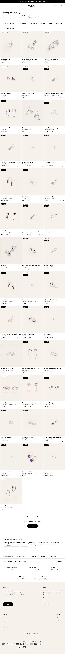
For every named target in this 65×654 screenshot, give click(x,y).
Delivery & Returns (47, 604)
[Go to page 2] (37, 517)
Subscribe (7, 604)
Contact (45, 601)
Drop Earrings (44, 556)
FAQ (44, 598)
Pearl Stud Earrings (55, 556)
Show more (32, 526)
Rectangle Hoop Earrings (22, 556)
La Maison (58, 617)
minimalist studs (7, 546)
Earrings (10, 561)
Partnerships (5, 624)
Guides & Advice (7, 617)
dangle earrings (24, 546)
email (58, 593)
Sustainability (59, 621)
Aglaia (4, 561)
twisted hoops (15, 546)
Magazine (58, 624)
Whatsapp (45, 594)
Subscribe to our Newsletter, (9, 591)
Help (41, 641)
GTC (24, 641)
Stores (57, 627)
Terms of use (35, 641)
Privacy (29, 641)
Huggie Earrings (35, 556)
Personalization (6, 627)
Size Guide (5, 621)
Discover (60, 561)
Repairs (4, 630)
